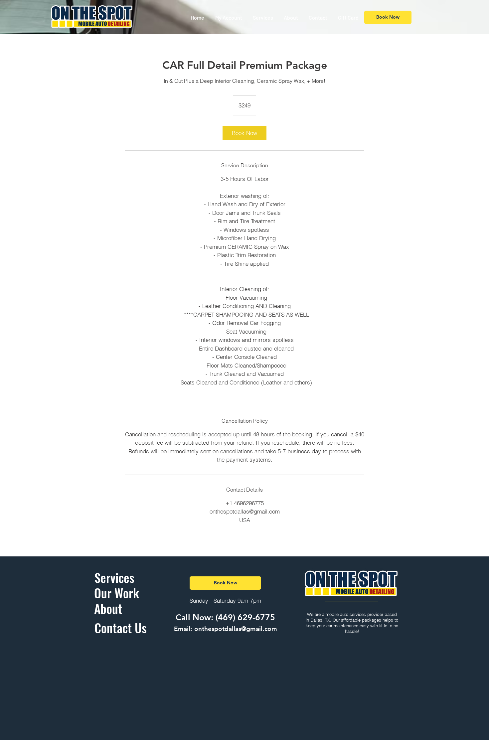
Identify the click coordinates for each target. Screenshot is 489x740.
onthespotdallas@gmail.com (235, 629)
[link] (244, 133)
